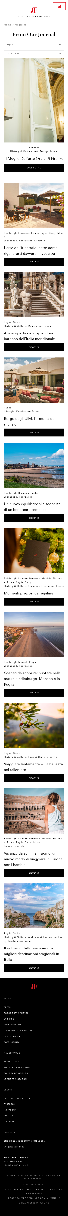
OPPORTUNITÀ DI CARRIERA (18, 1031)
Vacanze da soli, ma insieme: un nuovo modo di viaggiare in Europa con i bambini (33, 859)
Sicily (52, 232)
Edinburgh (10, 232)
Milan (36, 842)
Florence (34, 147)
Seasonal (33, 585)
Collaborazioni (13, 1025)
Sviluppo (9, 1019)
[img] (34, 205)
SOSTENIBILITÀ (11, 1042)
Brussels (23, 492)
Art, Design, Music (46, 151)
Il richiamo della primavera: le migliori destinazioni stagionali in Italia (31, 954)
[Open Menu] (8, 6)
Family (8, 846)
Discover (34, 262)
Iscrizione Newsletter (17, 1098)
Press (7, 1007)
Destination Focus (39, 325)
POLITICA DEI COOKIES (16, 1073)
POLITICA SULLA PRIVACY (17, 1067)
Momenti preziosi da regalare (28, 593)
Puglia (43, 232)
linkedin (9, 1122)
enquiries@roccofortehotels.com (25, 1141)
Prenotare (59, 6)
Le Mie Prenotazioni (16, 1079)
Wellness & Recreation (18, 240)
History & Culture (21, 151)
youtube (9, 1116)
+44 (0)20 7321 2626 (14, 1147)
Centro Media (12, 1036)
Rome (34, 232)
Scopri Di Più (34, 168)
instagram (10, 1110)
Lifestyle (39, 240)
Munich (46, 578)
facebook (9, 1104)
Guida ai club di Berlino (34, 1203)
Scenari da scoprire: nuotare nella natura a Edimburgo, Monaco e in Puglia (32, 679)
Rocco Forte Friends (16, 1013)
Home (7, 24)
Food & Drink (36, 756)
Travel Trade (11, 1061)
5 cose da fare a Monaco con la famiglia (34, 1198)
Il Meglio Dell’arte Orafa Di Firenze (34, 158)
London (23, 578)
